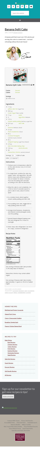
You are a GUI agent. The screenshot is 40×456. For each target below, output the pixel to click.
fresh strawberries (13, 132)
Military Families (26, 424)
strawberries (22, 292)
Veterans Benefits (15, 424)
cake (25, 291)
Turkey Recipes (12, 346)
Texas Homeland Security (31, 426)
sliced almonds (23, 148)
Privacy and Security (27, 420)
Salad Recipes (12, 355)
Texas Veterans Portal (15, 428)
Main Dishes (8, 340)
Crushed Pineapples (14, 136)
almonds (15, 291)
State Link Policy (21, 422)
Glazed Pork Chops (10, 314)
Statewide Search (32, 422)
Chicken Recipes (12, 344)
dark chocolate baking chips (16, 146)
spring (15, 292)
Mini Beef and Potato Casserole (14, 310)
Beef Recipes (11, 342)
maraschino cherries (14, 152)
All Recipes (8, 375)
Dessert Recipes (10, 367)
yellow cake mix (12, 109)
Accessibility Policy (9, 422)
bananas (10, 127)
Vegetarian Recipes (13, 353)
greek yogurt (9, 292)
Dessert (17, 90)
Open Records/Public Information (21, 430)
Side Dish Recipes (10, 359)
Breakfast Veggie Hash (11, 322)
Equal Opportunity (28, 428)
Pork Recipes (11, 348)
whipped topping (13, 142)
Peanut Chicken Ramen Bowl (13, 326)
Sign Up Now (8, 396)
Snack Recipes (9, 363)
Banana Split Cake (16, 29)
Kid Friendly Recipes (11, 371)
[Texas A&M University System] (20, 437)
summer (28, 292)
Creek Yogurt (12, 113)
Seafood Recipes (12, 351)
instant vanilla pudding (14, 121)
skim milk (21, 123)
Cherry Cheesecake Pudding (13, 318)
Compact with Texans (13, 420)
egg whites (22, 117)
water (20, 115)
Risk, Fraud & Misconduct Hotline (13, 426)
